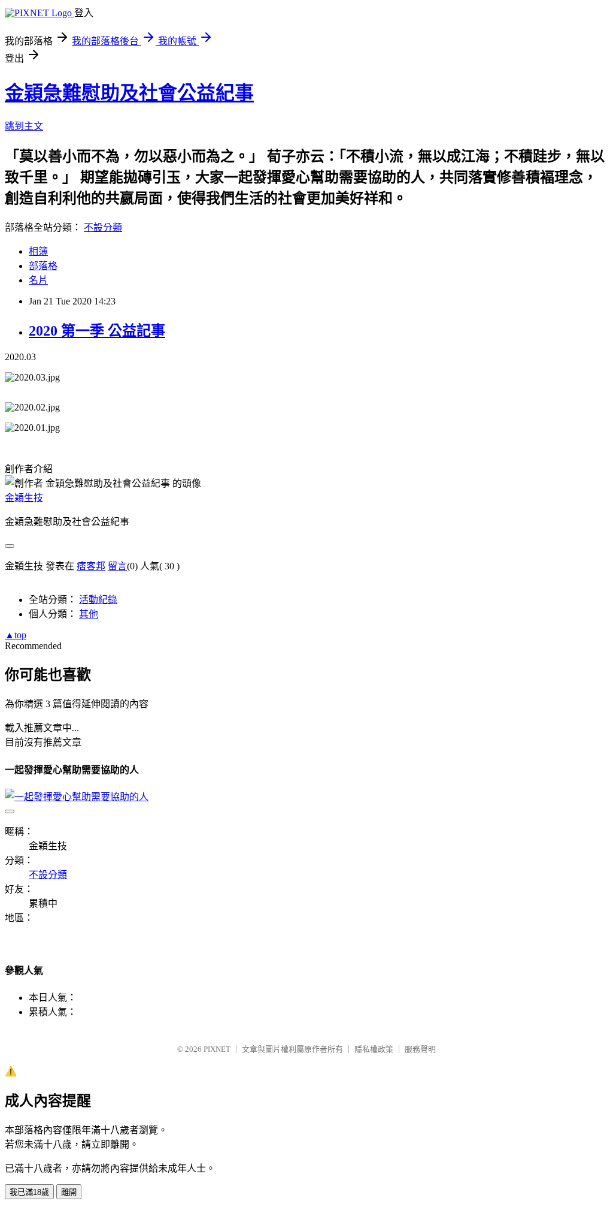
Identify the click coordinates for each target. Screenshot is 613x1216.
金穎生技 (24, 498)
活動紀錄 (98, 600)
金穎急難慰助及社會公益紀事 (129, 93)
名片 (38, 280)
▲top (15, 635)
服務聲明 (420, 1049)
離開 (69, 1192)
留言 (117, 566)
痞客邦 (91, 566)
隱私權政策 (373, 1049)
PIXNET (217, 1049)
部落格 (43, 266)
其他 (88, 614)
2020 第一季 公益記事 (97, 331)
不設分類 (103, 227)
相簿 (38, 251)
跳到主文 (24, 126)
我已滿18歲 (29, 1192)
